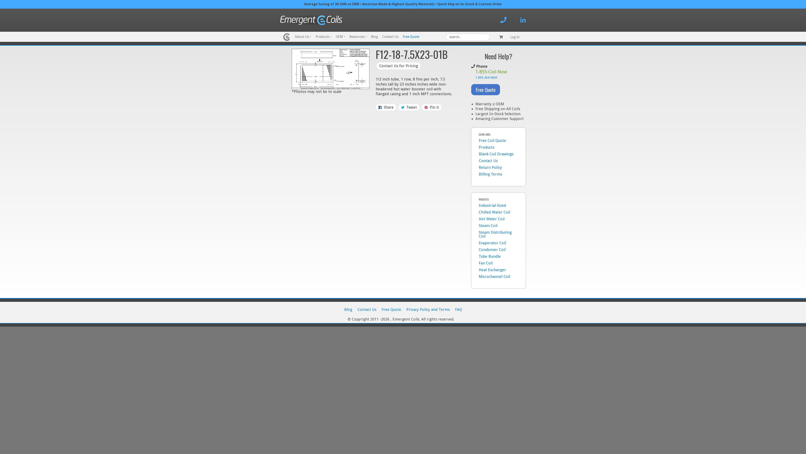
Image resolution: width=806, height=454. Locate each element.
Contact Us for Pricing (398, 66)
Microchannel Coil (494, 276)
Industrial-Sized (492, 205)
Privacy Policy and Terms (428, 309)
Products (324, 37)
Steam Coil (488, 225)
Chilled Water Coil (494, 212)
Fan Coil (486, 263)
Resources (358, 37)
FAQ (458, 309)
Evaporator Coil (492, 243)
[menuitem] (303, 37)
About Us (303, 37)
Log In (514, 37)
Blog (374, 37)
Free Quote (411, 37)
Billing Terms (490, 174)
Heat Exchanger (492, 270)
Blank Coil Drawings (496, 154)
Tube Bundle (490, 256)
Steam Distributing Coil (495, 234)
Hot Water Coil (492, 219)
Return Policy (490, 167)
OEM (340, 37)
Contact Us (390, 37)
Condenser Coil (492, 249)
